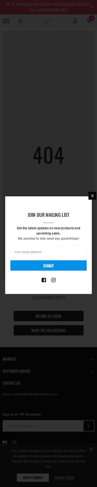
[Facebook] (44, 279)
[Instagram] (53, 279)
